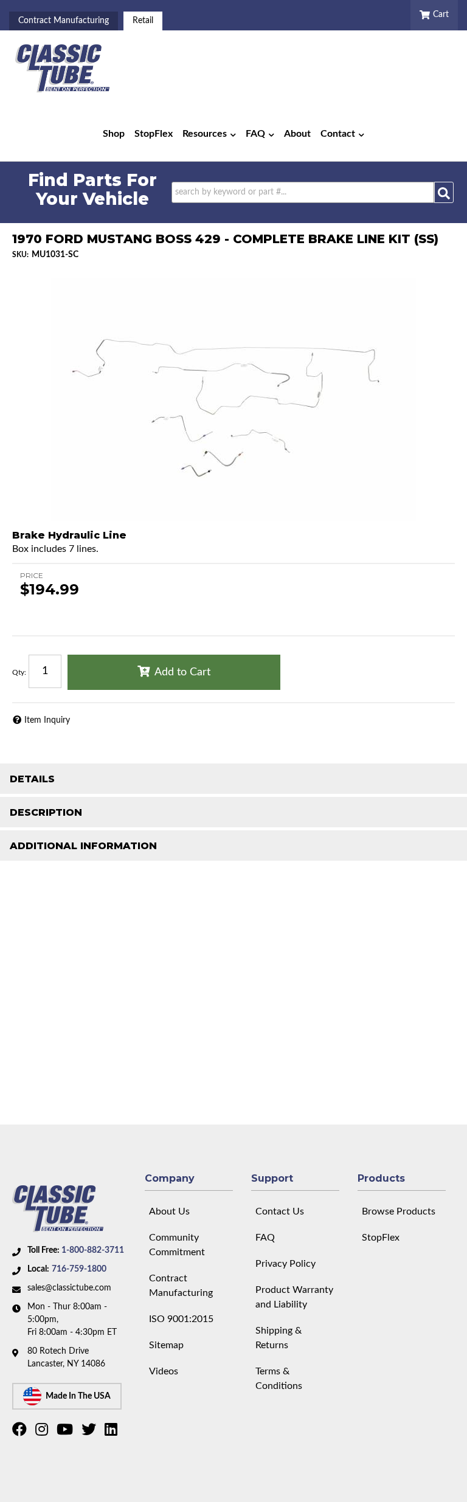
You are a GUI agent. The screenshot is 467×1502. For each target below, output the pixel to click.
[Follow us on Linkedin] (112, 1432)
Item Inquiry (47, 720)
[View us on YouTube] (66, 1432)
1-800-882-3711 (92, 1250)
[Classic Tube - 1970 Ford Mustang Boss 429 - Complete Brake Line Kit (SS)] (233, 399)
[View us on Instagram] (43, 1432)
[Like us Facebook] (21, 1432)
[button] (209, 133)
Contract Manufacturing (63, 20)
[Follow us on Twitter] (90, 1432)
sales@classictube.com (69, 1288)
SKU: (20, 254)
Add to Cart (182, 672)
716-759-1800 (79, 1269)
